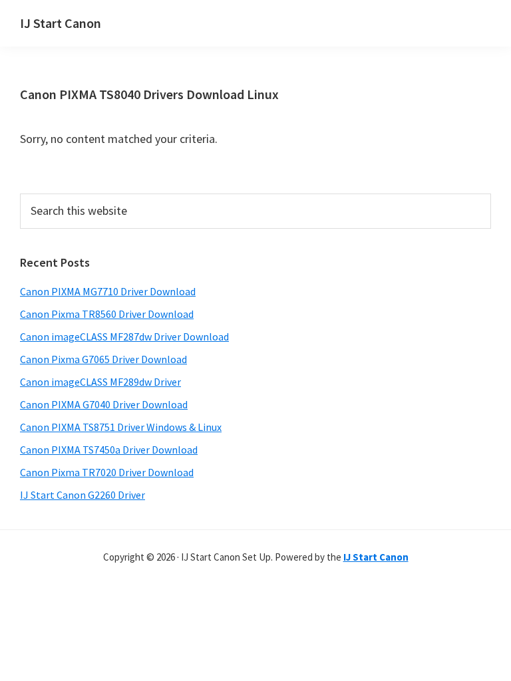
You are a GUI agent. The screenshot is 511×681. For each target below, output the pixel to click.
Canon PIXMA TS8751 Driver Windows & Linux (121, 427)
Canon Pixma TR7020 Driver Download (107, 472)
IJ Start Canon (60, 23)
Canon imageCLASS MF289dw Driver (100, 381)
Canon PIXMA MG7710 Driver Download (108, 291)
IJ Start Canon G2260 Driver (82, 494)
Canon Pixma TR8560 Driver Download (107, 314)
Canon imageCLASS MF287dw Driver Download (124, 336)
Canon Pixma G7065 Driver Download (103, 359)
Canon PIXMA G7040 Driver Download (104, 404)
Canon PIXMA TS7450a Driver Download (109, 449)
